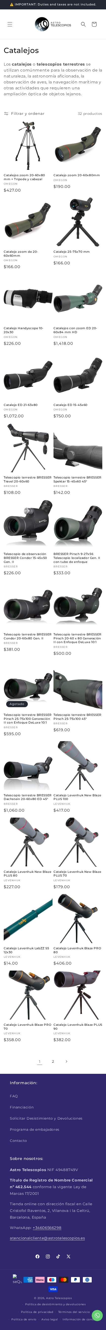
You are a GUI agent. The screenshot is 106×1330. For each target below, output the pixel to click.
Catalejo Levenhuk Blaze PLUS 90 (77, 1026)
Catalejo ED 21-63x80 (21, 405)
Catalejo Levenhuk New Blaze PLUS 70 (77, 874)
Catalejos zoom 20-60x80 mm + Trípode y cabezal (24, 177)
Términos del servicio (74, 1312)
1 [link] (39, 1061)
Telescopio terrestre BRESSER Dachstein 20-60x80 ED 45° (28, 797)
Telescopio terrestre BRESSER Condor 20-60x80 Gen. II (28, 636)
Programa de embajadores (34, 1129)
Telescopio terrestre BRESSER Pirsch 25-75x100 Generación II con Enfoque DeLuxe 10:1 (28, 718)
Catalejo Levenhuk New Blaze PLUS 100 (77, 797)
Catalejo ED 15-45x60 (70, 405)
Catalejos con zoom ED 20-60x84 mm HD (75, 330)
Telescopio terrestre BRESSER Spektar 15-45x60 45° (77, 479)
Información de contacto (81, 1319)
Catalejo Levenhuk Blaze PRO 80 (77, 950)
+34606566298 (47, 1227)
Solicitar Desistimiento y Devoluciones (46, 1118)
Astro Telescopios (59, 1298)
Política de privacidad (37, 1312)
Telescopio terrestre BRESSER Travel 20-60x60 (28, 479)
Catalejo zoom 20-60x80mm (76, 175)
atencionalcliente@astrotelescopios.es (47, 1238)
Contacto (18, 1140)
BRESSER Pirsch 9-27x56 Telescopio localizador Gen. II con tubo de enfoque (76, 557)
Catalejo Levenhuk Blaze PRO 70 (27, 1026)
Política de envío (23, 1319)
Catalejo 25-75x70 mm (71, 251)
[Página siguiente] (66, 1061)
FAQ (14, 1096)
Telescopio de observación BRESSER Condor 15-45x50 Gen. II (25, 557)
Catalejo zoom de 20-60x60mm (21, 253)
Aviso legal (49, 1319)
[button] (9, 24)
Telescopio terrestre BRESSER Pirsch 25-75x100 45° (77, 717)
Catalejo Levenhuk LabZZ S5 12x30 (26, 950)
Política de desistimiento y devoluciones (55, 1304)
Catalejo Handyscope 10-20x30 (24, 330)
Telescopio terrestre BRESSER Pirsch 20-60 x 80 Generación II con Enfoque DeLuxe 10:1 (77, 638)
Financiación (22, 1107)
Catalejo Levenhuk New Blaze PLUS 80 (27, 874)
